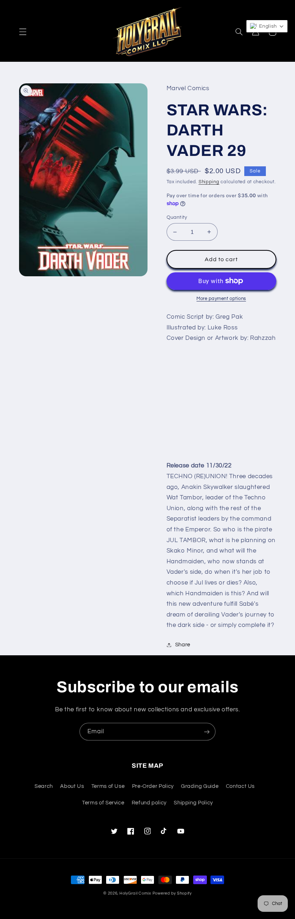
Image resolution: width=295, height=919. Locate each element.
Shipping (209, 182)
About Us (72, 786)
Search (44, 786)
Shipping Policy (193, 802)
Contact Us (240, 786)
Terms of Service (103, 802)
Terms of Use (108, 786)
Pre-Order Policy (153, 786)
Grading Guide (199, 786)
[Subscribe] (207, 731)
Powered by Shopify (172, 893)
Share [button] (182, 644)
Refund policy (149, 802)
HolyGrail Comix (135, 893)
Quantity (177, 217)
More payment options (221, 298)
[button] (22, 32)
